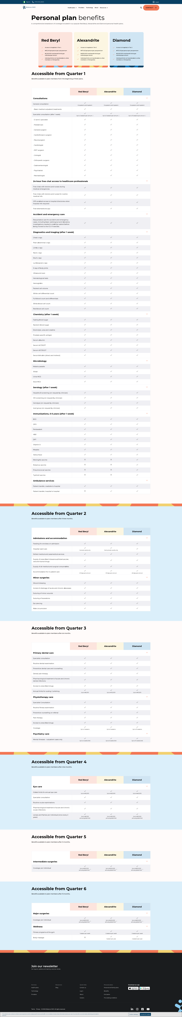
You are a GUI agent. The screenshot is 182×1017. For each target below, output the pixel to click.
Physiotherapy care (43, 697)
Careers (82, 998)
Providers (81, 7)
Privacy (38, 1009)
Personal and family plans (111, 987)
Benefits (106, 991)
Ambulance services (43, 481)
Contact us (83, 987)
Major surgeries (41, 913)
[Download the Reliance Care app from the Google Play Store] (144, 988)
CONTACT (149, 8)
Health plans (71, 7)
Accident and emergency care (49, 214)
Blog (57, 987)
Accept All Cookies (145, 1014)
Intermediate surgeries (45, 861)
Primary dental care (43, 653)
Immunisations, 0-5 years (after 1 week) (53, 414)
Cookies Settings (133, 1014)
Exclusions (107, 994)
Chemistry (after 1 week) (46, 314)
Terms (33, 1009)
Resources (103, 7)
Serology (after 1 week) (45, 387)
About (96, 7)
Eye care (37, 786)
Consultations (40, 98)
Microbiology (40, 361)
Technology (89, 7)
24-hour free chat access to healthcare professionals (60, 181)
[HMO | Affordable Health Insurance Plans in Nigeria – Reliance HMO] (29, 7)
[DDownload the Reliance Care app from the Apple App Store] (133, 988)
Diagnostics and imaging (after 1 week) (53, 232)
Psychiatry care (41, 734)
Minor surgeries (41, 577)
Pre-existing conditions (110, 998)
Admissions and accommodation (50, 538)
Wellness (38, 926)
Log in (81, 991)
